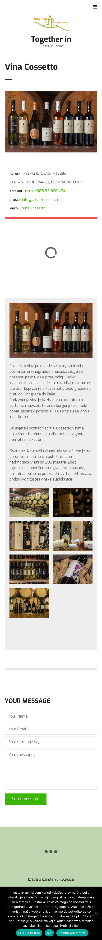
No (49, 933)
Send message (25, 799)
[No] (96, 913)
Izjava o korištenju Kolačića (51, 879)
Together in (51, 39)
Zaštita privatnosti (72, 933)
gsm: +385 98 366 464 (45, 190)
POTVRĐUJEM (29, 933)
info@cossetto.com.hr (40, 199)
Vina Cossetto (34, 208)
